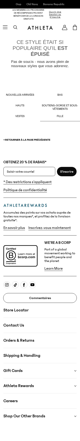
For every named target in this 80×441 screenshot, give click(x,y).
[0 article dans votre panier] (75, 27)
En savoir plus (14, 228)
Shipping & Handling (21, 355)
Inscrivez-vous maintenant (49, 228)
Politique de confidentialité (25, 190)
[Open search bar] (15, 27)
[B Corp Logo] (20, 256)
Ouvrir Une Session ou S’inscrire (55, 14)
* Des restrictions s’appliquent (27, 182)
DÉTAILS (72, 14)
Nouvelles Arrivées (20, 95)
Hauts (20, 105)
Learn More (53, 268)
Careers (10, 401)
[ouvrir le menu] (5, 27)
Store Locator (16, 310)
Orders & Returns (18, 340)
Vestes (20, 116)
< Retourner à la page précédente (26, 139)
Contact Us (13, 325)
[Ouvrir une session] (64, 27)
